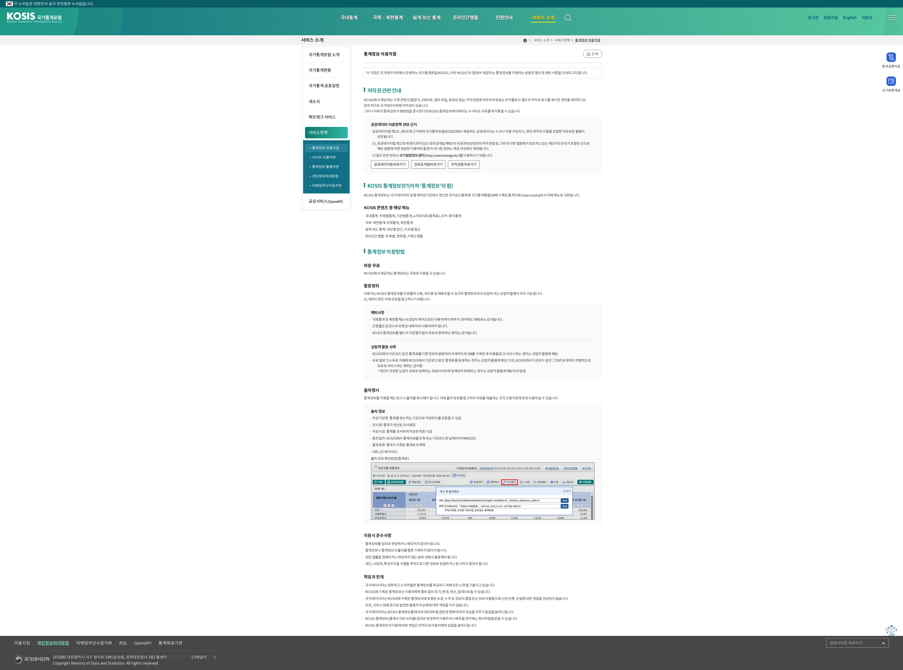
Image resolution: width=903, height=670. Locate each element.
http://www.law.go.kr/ (442, 155)
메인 (525, 40)
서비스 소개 (542, 40)
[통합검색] (568, 17)
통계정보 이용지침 (587, 40)
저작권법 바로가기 (463, 164)
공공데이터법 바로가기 (390, 164)
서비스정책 (562, 40)
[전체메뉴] (892, 18)
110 (211, 657)
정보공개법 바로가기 (428, 164)
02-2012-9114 (180, 657)
